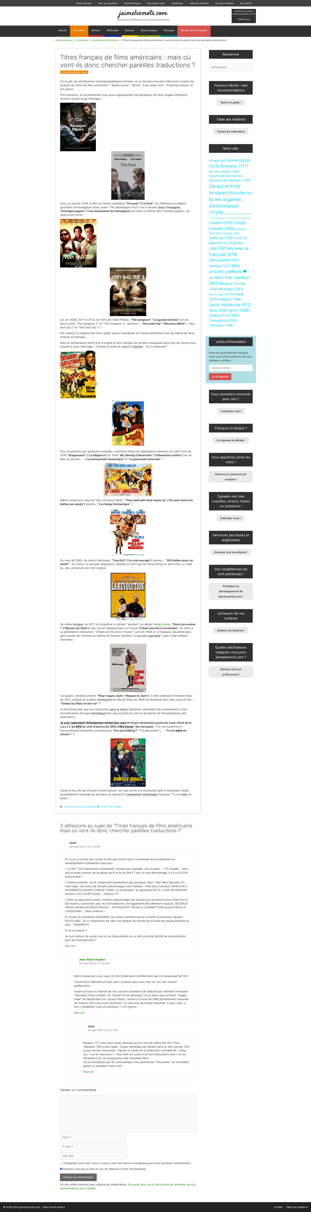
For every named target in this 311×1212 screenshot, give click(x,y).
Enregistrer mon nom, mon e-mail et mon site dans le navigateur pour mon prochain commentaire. (127, 1163)
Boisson (240, 180)
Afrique (217, 161)
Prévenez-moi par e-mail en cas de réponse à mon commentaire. (104, 1169)
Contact (278, 1207)
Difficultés (113, 30)
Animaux (234, 166)
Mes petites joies (156, 3)
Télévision (221, 325)
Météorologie (219, 294)
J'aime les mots (64, 40)
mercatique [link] (98, 713)
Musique (231, 289)
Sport (239, 310)
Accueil (62, 30)
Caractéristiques (132, 3)
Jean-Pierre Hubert (92, 959)
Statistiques (177, 3)
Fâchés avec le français (194, 30)
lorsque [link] (78, 624)
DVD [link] (78, 726)
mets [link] (178, 730)
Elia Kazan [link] (127, 726)
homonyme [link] (104, 699)
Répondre (70, 945)
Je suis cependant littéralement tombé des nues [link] (93, 722)
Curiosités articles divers (104, 40)
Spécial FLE (224, 315)
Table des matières (199, 3)
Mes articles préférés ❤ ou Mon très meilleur (97, 806)
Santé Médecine (230, 304)
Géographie (224, 260)
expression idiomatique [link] (142, 794)
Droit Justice (227, 233)
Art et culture (224, 171)
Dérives (96, 30)
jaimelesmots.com (143, 13)
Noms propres (149, 30)
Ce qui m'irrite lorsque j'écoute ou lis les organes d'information (230, 199)
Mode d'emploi (83, 3)
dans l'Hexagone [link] (169, 207)
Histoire (220, 266)
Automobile (220, 176)
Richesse (169, 30)
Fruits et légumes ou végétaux (228, 243)
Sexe (218, 310)
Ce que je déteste (224, 3)
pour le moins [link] (119, 709)
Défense (220, 238)
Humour (129, 30)
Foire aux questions (108, 3)
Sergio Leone (161, 624)
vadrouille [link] (154, 635)
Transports (223, 320)
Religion (230, 299)
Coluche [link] (137, 346)
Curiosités (79, 30)
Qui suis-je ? (246, 3)
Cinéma (68, 806)
